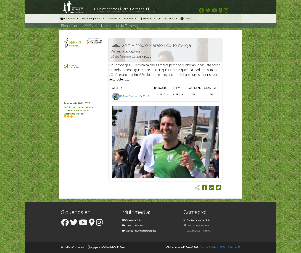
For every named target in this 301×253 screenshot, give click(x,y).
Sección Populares (91, 18)
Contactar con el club (198, 220)
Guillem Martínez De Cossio (135, 95)
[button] (120, 142)
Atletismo (128, 18)
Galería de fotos (134, 220)
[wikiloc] (220, 11)
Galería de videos (134, 225)
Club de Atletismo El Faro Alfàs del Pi (220, 247)
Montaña (112, 18)
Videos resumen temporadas (140, 230)
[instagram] (226, 11)
